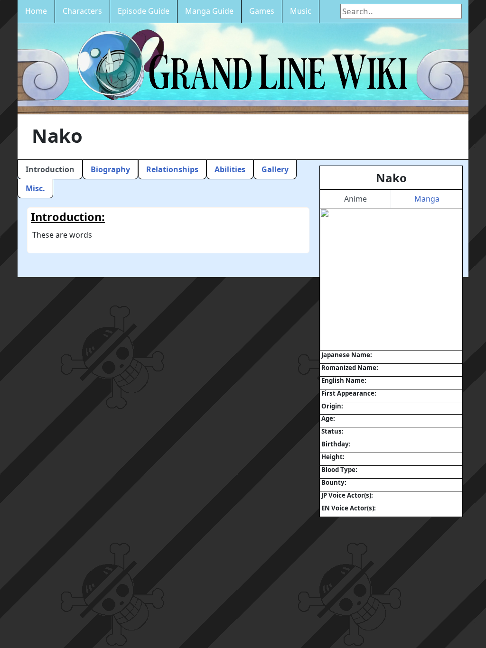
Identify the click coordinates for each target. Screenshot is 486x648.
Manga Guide (209, 11)
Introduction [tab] (50, 169)
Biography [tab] (110, 169)
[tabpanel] (391, 279)
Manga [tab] (426, 199)
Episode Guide (143, 11)
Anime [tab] (355, 199)
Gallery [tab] (275, 169)
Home (36, 11)
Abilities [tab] (230, 169)
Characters (82, 11)
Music (300, 11)
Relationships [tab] (172, 169)
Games (261, 11)
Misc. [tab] (35, 188)
